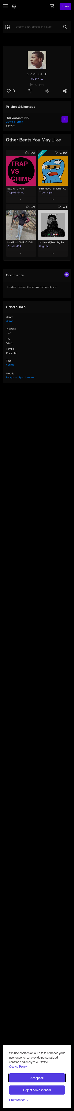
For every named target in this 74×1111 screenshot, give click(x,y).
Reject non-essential (37, 1090)
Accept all (37, 1078)
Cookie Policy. (18, 1066)
